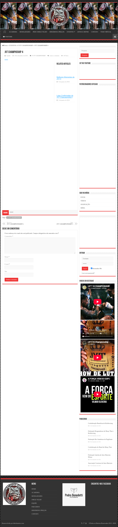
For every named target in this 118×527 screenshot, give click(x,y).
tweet (6, 59)
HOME (5, 31)
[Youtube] (86, 523)
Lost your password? (88, 273)
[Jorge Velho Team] (59, 15)
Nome (7, 257)
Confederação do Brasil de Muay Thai (100, 447)
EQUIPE (34, 503)
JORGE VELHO (36, 500)
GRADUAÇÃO (85, 204)
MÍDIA (83, 208)
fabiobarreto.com (18, 523)
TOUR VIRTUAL (105, 32)
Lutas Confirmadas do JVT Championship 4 (65, 96)
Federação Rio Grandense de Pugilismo (100, 439)
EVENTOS (70, 32)
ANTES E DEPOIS (83, 32)
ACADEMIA (13, 32)
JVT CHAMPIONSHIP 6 (15, 223)
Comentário (9, 236)
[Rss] (82, 523)
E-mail (7, 264)
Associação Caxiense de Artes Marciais (100, 463)
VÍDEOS (83, 201)
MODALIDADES (25, 32)
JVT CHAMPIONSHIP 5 (65, 223)
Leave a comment (54, 55)
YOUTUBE (8, 37)
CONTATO (94, 32)
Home (6, 45)
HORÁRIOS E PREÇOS (57, 32)
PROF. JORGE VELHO (40, 32)
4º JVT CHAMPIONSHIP (25, 45)
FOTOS (83, 197)
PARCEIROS (36, 507)
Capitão (8, 55)
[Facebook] (84, 523)
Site (6, 271)
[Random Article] (115, 36)
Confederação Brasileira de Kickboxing (100, 423)
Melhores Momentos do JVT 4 (65, 78)
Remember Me (97, 268)
